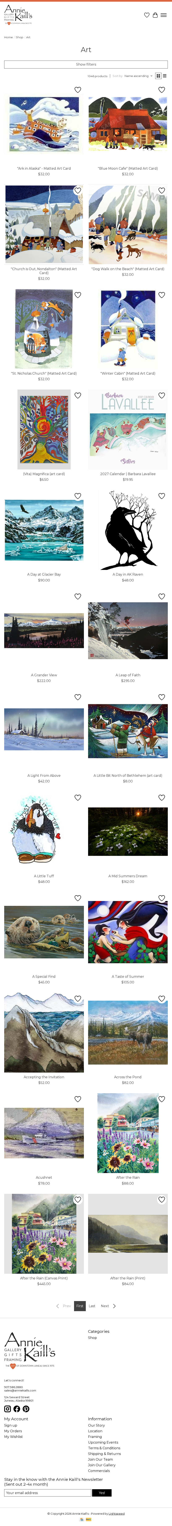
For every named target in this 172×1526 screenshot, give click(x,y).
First (79, 1306)
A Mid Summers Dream (127, 876)
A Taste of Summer (128, 977)
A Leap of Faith (128, 675)
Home (8, 37)
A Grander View (44, 675)
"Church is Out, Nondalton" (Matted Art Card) (44, 271)
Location (95, 1431)
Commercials (99, 1471)
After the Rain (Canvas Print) (44, 1278)
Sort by (117, 76)
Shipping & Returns (104, 1454)
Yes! (102, 1493)
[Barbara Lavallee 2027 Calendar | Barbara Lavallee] (128, 429)
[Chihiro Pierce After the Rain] (128, 1133)
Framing (95, 1437)
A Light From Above (44, 776)
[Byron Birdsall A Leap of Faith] (128, 631)
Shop (19, 37)
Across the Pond (128, 1077)
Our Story (96, 1425)
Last (92, 1306)
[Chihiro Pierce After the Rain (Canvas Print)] (44, 1234)
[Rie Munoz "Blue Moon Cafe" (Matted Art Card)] (128, 124)
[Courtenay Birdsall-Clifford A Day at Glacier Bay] (44, 530)
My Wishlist (13, 1437)
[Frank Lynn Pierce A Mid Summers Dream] (128, 832)
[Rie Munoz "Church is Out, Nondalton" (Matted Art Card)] (44, 224)
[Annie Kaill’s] (18, 15)
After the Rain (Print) (127, 1278)
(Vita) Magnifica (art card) (44, 474)
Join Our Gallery (102, 1465)
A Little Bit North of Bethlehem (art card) (128, 776)
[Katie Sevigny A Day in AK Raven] (128, 530)
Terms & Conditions (104, 1448)
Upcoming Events (103, 1442)
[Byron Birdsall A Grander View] (44, 631)
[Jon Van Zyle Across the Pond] (128, 1033)
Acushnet (44, 1178)
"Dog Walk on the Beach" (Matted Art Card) (127, 269)
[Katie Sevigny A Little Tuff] (44, 832)
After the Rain (128, 1178)
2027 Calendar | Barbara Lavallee (128, 474)
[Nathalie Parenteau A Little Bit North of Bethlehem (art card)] (128, 731)
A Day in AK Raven (128, 574)
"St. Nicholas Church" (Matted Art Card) (44, 373)
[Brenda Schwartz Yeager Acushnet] (44, 1133)
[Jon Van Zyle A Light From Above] (44, 731)
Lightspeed (117, 1513)
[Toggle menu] (163, 15)
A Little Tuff (44, 876)
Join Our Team (100, 1459)
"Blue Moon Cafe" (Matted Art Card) (128, 168)
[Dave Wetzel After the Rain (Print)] (128, 1234)
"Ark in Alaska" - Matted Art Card (44, 168)
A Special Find (44, 977)
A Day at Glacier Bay (44, 574)
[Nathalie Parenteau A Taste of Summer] (128, 932)
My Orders (13, 1431)
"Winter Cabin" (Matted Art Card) (127, 373)
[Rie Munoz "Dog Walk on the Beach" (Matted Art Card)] (128, 224)
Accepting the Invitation (44, 1077)
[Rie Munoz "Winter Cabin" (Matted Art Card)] (128, 329)
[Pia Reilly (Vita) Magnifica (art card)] (44, 429)
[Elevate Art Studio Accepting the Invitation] (44, 1033)
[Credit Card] (81, 1520)
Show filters (86, 64)
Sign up (10, 1425)
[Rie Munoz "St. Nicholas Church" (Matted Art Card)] (44, 329)
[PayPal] (88, 1520)
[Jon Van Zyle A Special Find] (44, 932)
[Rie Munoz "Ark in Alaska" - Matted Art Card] (44, 124)
